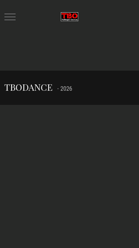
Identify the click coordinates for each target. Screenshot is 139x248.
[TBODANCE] (69, 17)
